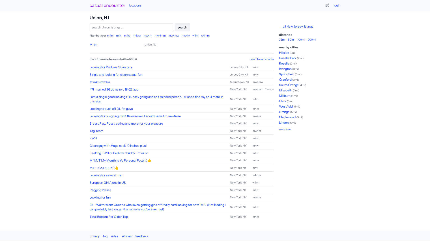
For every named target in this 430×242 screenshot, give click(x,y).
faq (105, 236)
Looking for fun (100, 197)
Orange (284, 112)
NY (245, 89)
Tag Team (96, 131)
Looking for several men (106, 175)
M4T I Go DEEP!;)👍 (104, 168)
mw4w (186, 35)
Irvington (285, 69)
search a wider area (262, 59)
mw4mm (160, 35)
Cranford (285, 80)
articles (127, 236)
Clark (282, 101)
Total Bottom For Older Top (109, 217)
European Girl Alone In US (108, 183)
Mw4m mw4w (100, 82)
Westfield (286, 106)
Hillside (284, 53)
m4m (110, 35)
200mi (312, 39)
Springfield (286, 74)
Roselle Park (287, 58)
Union (148, 44)
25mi (282, 39)
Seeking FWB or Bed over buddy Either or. (119, 153)
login (337, 5)
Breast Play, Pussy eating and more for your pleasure (126, 123)
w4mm (205, 35)
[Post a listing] (327, 5)
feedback (141, 236)
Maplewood (287, 117)
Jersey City (236, 67)
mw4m (148, 35)
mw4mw (173, 35)
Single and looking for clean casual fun (116, 75)
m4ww (137, 35)
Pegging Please (100, 190)
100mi (301, 39)
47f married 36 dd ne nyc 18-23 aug (114, 89)
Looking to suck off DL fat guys (111, 109)
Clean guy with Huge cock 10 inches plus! (118, 146)
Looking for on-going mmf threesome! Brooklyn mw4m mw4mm (135, 116)
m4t (118, 35)
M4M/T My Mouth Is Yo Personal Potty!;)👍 (120, 160)
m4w (127, 35)
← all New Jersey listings (296, 26)
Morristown (237, 82)
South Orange (289, 85)
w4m (195, 35)
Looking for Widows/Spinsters (111, 67)
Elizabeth (285, 90)
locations (135, 5)
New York (236, 89)
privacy (94, 236)
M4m (93, 45)
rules (114, 236)
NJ (154, 44)
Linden (284, 123)
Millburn (284, 96)
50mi (291, 39)
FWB (93, 138)
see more (285, 129)
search (182, 27)
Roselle (284, 63)
